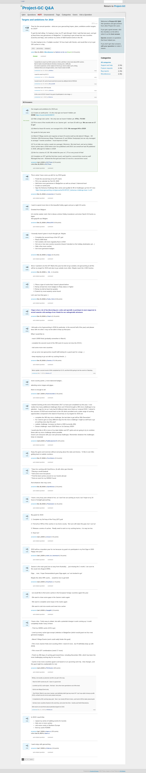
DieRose (51, 70)
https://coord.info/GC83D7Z (45, 115)
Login (23, 1)
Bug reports (105, 71)
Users (75, 15)
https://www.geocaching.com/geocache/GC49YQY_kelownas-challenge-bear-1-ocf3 (64, 190)
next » (31, 759)
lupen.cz (48, 731)
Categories (66, 15)
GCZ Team (49, 162)
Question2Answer (94, 771)
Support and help (107, 65)
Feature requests (107, 68)
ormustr (48, 537)
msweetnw (50, 194)
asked (33, 52)
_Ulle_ (49, 272)
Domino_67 (50, 360)
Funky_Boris (51, 299)
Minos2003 (50, 222)
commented (37, 70)
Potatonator (50, 504)
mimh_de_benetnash (52, 555)
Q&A (24, 15)
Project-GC (119, 6)
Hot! (40, 15)
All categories (106, 62)
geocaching (40, 48)
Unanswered (49, 15)
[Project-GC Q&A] (37, 8)
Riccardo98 (52, 83)
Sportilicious (51, 486)
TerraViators (51, 458)
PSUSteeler (49, 668)
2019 (33, 48)
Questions (31, 15)
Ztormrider (51, 77)
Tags (58, 15)
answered (34, 162)
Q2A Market (122, 771)
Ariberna (51, 90)
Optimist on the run (61, 52)
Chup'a (49, 316)
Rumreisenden (50, 393)
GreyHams (49, 582)
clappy (49, 255)
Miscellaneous (106, 74)
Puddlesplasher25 (51, 441)
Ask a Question (85, 15)
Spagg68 (48, 610)
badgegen (47, 48)
